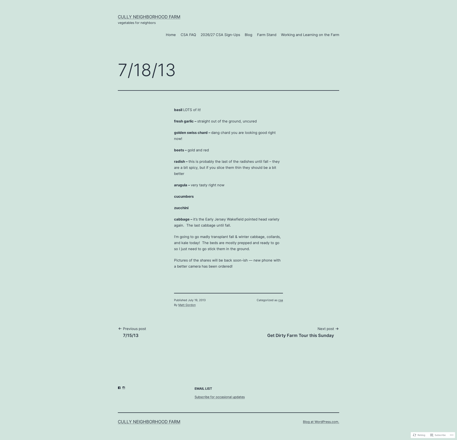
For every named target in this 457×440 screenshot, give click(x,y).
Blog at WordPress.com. (321, 422)
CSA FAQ (188, 35)
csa (280, 300)
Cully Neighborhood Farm (149, 16)
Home (171, 35)
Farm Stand (266, 35)
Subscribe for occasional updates (220, 397)
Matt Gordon (187, 305)
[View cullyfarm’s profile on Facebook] (119, 387)
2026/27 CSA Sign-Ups (220, 35)
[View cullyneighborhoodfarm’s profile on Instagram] (123, 387)
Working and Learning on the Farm (310, 35)
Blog (248, 35)
